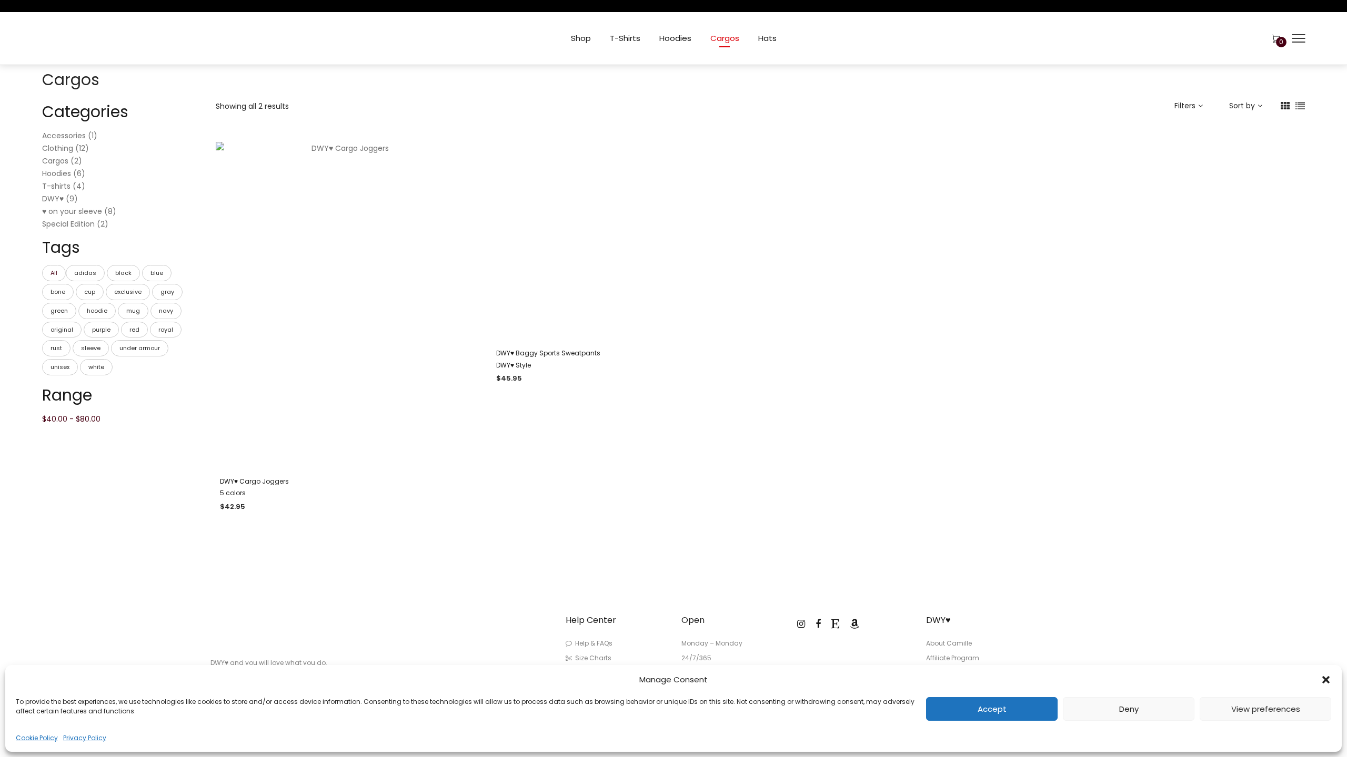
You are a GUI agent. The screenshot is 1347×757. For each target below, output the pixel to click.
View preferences (1265, 708)
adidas (85, 273)
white (96, 367)
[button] (1326, 679)
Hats (767, 38)
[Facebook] (818, 623)
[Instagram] (801, 623)
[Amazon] (854, 623)
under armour (139, 348)
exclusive (128, 292)
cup (89, 292)
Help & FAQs (593, 643)
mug (133, 310)
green (59, 310)
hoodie (97, 310)
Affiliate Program (952, 657)
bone (58, 292)
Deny (1129, 708)
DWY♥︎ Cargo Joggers (254, 481)
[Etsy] (835, 623)
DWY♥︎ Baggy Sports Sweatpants (548, 353)
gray (167, 292)
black (123, 273)
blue (156, 273)
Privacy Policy (84, 737)
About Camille (949, 643)
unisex (60, 367)
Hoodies (675, 38)
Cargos (724, 38)
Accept (992, 708)
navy (166, 310)
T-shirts (625, 38)
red (134, 329)
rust (56, 348)
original (62, 329)
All (54, 273)
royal (165, 329)
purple (101, 329)
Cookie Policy (37, 737)
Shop (581, 38)
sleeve (90, 348)
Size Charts (593, 657)
